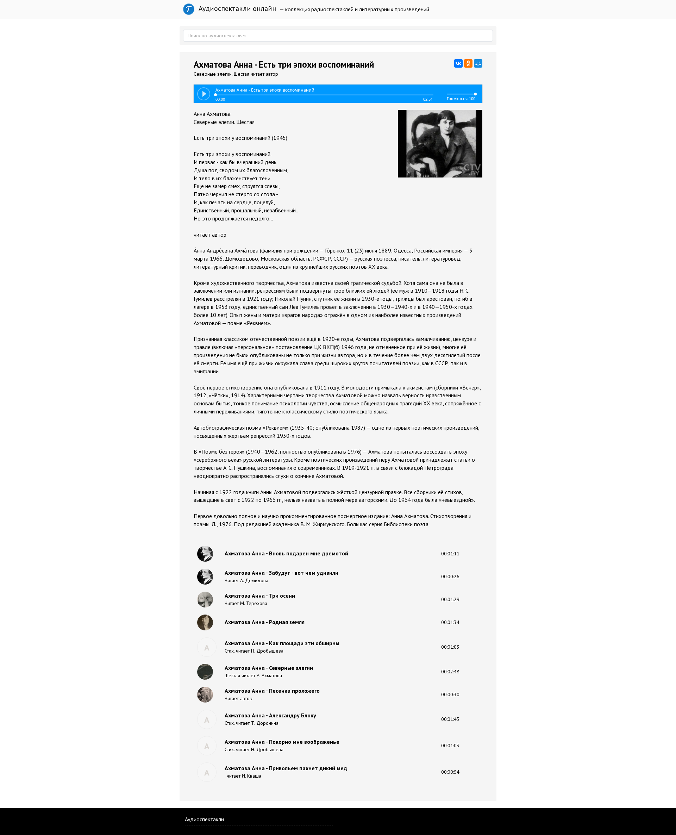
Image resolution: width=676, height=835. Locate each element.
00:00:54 (450, 772)
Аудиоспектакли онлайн (236, 8)
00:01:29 (450, 599)
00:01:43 (450, 719)
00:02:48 (450, 671)
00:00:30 (450, 694)
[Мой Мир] (478, 63)
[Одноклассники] (468, 63)
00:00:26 (450, 576)
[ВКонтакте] (458, 63)
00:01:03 (450, 647)
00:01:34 (450, 622)
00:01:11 (450, 553)
